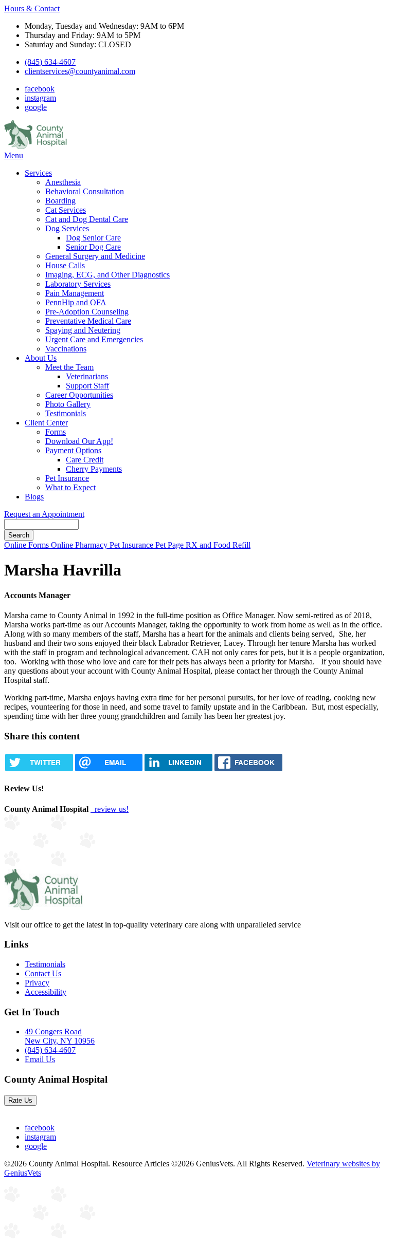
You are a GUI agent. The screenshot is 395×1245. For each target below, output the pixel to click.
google (36, 107)
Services (38, 173)
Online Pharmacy (80, 545)
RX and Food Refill (218, 545)
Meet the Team (69, 367)
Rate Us (20, 1100)
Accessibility (45, 992)
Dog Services (67, 228)
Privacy (37, 982)
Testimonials (65, 413)
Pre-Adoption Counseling (87, 311)
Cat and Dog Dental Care (86, 219)
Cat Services (65, 210)
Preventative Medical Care (88, 321)
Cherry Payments (94, 468)
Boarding (60, 200)
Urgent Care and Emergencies (94, 339)
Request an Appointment (44, 514)
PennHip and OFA (75, 302)
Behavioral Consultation (84, 191)
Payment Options (73, 450)
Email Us (40, 1059)
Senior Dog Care (93, 247)
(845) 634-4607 (50, 62)
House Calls (65, 265)
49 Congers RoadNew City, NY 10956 (60, 1036)
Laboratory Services (78, 284)
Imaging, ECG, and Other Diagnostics (107, 274)
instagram (40, 98)
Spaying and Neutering (82, 330)
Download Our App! (79, 441)
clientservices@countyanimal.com (80, 71)
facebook (40, 88)
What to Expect (70, 487)
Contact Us (43, 973)
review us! (111, 809)
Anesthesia (63, 182)
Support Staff (87, 385)
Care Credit (84, 459)
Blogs (34, 496)
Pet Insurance (67, 478)
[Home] (36, 146)
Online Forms (27, 545)
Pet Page (170, 545)
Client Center (46, 422)
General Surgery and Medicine (95, 256)
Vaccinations (65, 348)
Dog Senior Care (93, 237)
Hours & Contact (32, 8)
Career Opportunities (79, 395)
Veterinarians (87, 376)
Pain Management (74, 293)
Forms (55, 432)
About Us (41, 358)
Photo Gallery (68, 404)
